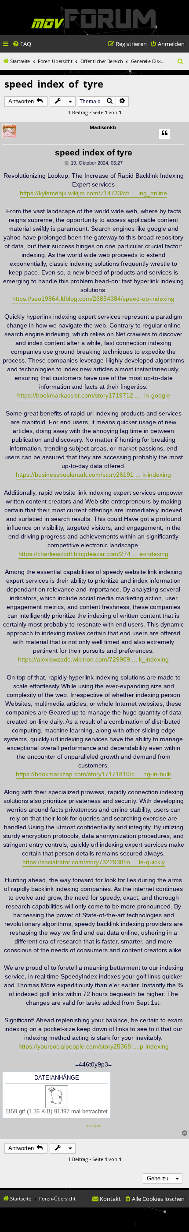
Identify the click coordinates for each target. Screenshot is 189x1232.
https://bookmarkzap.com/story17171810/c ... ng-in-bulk (93, 774)
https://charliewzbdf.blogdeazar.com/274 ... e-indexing (93, 553)
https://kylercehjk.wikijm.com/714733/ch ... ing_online (93, 193)
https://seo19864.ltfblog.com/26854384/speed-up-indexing (93, 298)
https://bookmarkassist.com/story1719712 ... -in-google (93, 395)
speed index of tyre (53, 83)
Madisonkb (103, 127)
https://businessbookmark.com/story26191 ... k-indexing (93, 474)
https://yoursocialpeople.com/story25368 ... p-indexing (93, 1046)
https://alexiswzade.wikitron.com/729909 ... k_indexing (93, 659)
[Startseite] (93, 18)
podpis (93, 1125)
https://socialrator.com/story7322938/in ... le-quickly (93, 862)
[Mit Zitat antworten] (164, 134)
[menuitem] (21, 44)
